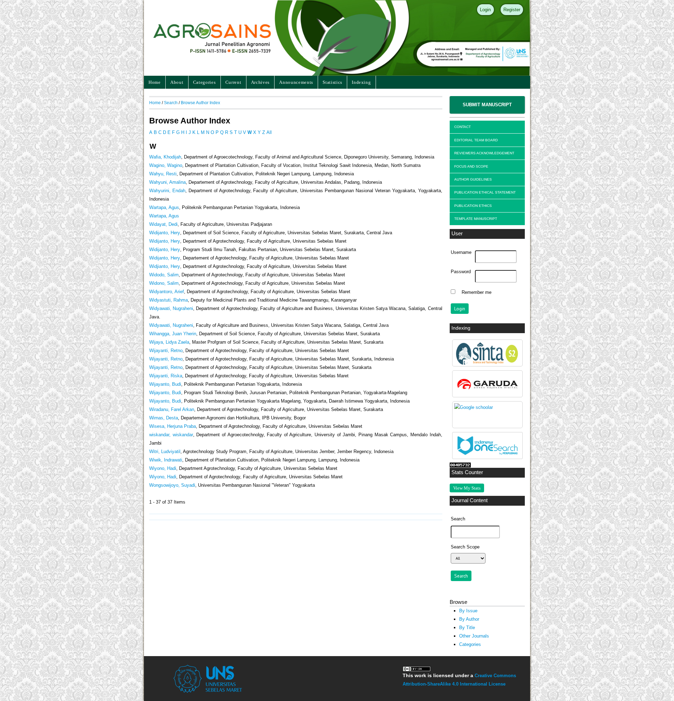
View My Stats (467, 488)
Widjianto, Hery (164, 266)
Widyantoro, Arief (166, 291)
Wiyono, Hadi (162, 468)
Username (461, 252)
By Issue (468, 610)
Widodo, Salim (164, 274)
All (269, 132)
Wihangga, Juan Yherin (172, 333)
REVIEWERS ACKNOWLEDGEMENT (484, 153)
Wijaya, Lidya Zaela (169, 342)
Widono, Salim (164, 283)
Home (154, 82)
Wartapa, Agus (164, 207)
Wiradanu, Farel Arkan (171, 409)
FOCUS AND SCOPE (471, 166)
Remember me (476, 292)
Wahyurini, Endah (167, 190)
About (176, 82)
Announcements (296, 82)
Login (485, 9)
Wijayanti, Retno (166, 350)
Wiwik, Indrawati (165, 460)
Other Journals (474, 636)
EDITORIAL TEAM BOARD (476, 140)
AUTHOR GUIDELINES (473, 179)
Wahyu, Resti (163, 173)
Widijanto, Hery (164, 232)
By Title (467, 627)
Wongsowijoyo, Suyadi (172, 485)
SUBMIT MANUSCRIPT (487, 104)
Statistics (332, 82)
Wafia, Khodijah (165, 157)
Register (511, 9)
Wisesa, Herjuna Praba (172, 426)
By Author (469, 619)
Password (461, 271)
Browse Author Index (200, 102)
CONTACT (462, 127)
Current (233, 82)
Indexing (361, 82)
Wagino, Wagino (165, 165)
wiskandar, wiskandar (171, 434)
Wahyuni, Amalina (167, 182)
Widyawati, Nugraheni (171, 308)
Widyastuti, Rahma (168, 300)
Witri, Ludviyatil (164, 451)
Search (171, 102)
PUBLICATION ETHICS (473, 206)
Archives (260, 82)
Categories (204, 82)
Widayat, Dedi (163, 224)
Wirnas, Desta (163, 417)
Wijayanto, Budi (165, 384)
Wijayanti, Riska (165, 375)
